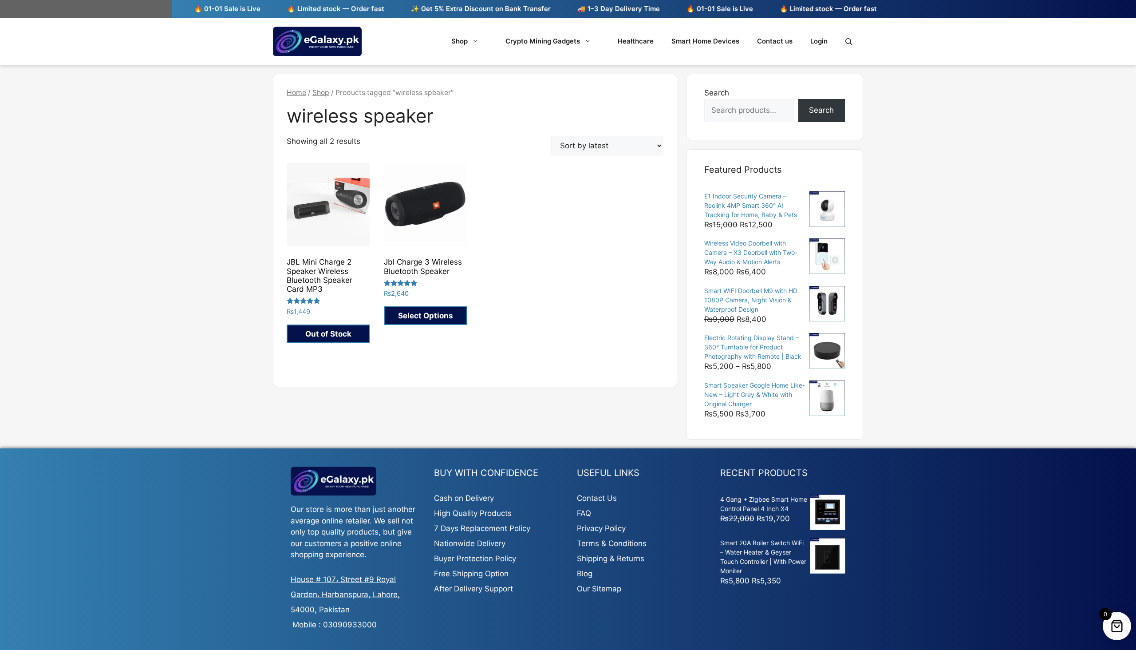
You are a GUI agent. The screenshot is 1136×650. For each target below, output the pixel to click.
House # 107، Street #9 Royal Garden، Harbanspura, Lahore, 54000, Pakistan (345, 594)
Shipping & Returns (610, 558)
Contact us (775, 41)
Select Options (425, 315)
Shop (459, 41)
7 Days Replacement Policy (482, 528)
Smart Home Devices (705, 41)
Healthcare (636, 41)
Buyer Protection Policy (475, 558)
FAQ (584, 513)
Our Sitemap (599, 588)
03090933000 (350, 624)
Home (296, 92)
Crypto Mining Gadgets (542, 41)
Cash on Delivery (464, 498)
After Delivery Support (473, 588)
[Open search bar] (849, 41)
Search (716, 92)
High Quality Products (473, 513)
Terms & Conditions (612, 543)
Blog (584, 573)
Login (819, 41)
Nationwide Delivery (469, 543)
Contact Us (597, 498)
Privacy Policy (601, 528)
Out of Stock (328, 333)
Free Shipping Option (471, 573)
